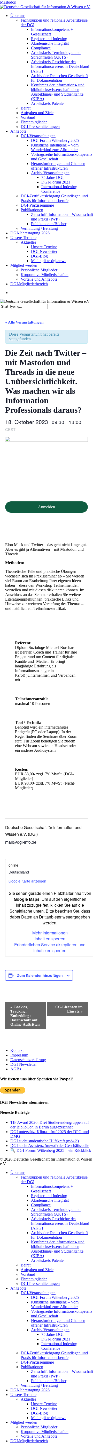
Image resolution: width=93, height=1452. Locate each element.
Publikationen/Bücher (48, 1381)
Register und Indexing (49, 1195)
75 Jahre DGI (52, 1334)
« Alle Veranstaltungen (24, 322)
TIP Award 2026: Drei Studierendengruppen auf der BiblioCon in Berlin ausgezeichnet (49, 1124)
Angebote (18, 1288)
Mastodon (8, 2)
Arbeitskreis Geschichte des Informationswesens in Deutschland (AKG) (60, 1223)
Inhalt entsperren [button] (50, 939)
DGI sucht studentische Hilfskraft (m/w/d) (44, 1141)
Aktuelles (28, 1399)
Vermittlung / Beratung (39, 1385)
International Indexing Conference (59, 1345)
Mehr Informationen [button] (50, 933)
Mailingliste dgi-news (48, 1418)
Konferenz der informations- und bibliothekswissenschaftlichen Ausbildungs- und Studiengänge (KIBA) (57, 1249)
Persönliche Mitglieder (39, 1427)
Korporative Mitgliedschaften (44, 1431)
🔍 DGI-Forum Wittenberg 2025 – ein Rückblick (50, 1150)
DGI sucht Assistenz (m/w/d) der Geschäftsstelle (49, 1145)
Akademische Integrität (50, 1200)
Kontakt (17, 1050)
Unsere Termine (23, 1394)
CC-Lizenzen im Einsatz (69, 1009)
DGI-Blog (39, 1413)
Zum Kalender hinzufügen (40, 975)
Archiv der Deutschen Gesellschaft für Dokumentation (59, 1234)
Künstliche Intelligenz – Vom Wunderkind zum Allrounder (55, 1304)
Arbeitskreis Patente (47, 1260)
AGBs (15, 1069)
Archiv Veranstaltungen (50, 1330)
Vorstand (28, 1274)
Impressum (19, 1055)
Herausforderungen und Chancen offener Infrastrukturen (58, 1322)
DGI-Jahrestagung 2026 (30, 1390)
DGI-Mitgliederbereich (29, 1441)
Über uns (17, 1172)
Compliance (41, 1205)
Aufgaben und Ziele (37, 1269)
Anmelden (46, 507)
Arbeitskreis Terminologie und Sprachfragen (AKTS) (56, 1211)
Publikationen (32, 1367)
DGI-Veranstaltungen (38, 1293)
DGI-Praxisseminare (37, 1362)
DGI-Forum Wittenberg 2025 (55, 1297)
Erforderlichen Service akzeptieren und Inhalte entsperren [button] (50, 947)
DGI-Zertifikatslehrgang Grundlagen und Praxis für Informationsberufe (54, 1355)
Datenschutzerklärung (28, 1060)
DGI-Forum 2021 (55, 1339)
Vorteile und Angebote (39, 1436)
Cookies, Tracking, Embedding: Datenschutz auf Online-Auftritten (25, 1015)
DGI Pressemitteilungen (40, 1283)
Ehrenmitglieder (34, 1279)
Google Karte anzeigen (27, 881)
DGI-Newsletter (23, 1064)
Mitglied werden (23, 1422)
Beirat (25, 1265)
